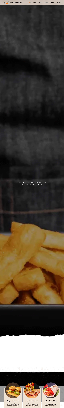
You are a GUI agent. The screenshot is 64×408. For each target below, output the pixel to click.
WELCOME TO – (32, 373)
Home (30, 2)
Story (34, 2)
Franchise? (52, 2)
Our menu (40, 2)
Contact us (59, 2)
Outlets (46, 2)
